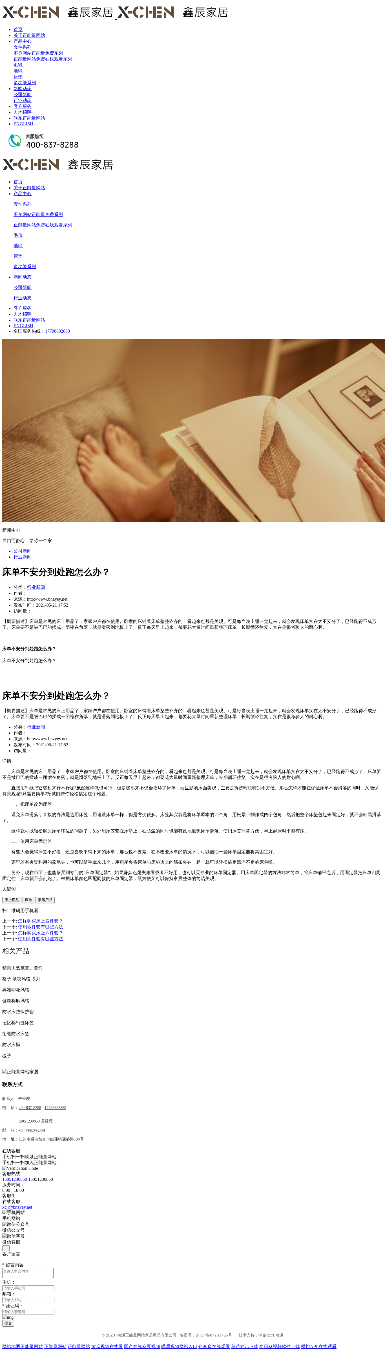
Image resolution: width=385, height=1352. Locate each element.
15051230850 (14, 1179)
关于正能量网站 (29, 35)
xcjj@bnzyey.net (17, 1207)
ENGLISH (23, 123)
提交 (8, 1323)
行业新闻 (23, 556)
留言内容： (15, 1264)
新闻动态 (23, 88)
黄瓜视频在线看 (107, 1346)
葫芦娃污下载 (244, 1346)
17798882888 (57, 331)
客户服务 (23, 106)
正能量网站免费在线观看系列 (43, 59)
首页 (18, 29)
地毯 (18, 70)
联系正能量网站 (29, 118)
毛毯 (18, 65)
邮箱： (9, 1293)
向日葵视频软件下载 (279, 1346)
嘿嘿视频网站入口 (179, 1346)
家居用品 (45, 900)
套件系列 (23, 47)
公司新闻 (23, 94)
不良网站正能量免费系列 (38, 53)
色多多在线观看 (214, 1346)
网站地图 (11, 1346)
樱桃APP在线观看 (319, 1346)
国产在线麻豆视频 (142, 1346)
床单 (28, 900)
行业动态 (23, 100)
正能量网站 (31, 1346)
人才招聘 (23, 112)
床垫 (18, 76)
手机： (9, 1282)
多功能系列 (25, 82)
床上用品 (12, 900)
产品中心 (23, 41)
